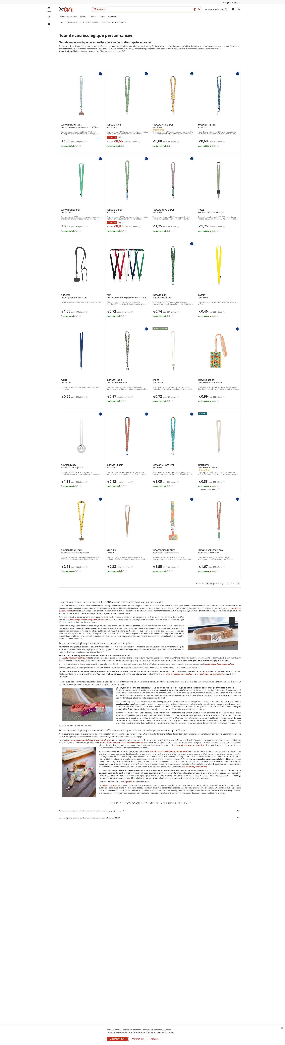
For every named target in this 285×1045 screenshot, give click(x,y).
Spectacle (200, 583)
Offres (102, 16)
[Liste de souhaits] (233, 9)
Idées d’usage (115, 51)
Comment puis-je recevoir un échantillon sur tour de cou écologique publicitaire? (91, 811)
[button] (235, 2)
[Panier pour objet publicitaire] (239, 9)
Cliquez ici (127, 781)
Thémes (93, 16)
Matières (76, 51)
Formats (84, 51)
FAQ (123, 51)
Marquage (104, 51)
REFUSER (155, 1039)
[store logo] (66, 9)
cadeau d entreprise (111, 785)
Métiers (83, 16)
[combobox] (146, 9)
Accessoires (94, 51)
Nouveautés (113, 16)
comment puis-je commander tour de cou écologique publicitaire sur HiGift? (89, 818)
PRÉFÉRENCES (138, 1039)
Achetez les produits (68, 16)
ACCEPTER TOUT (117, 1039)
